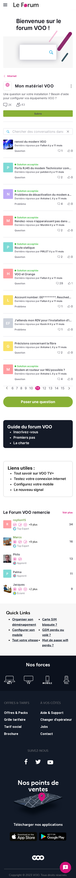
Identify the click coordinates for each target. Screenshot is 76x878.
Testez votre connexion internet (40, 479)
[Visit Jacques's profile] (7, 589)
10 (31, 388)
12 (44, 388)
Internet (12, 76)
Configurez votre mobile (34, 484)
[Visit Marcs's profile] (7, 541)
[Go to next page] (69, 388)
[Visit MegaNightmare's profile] (8, 144)
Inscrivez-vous (25, 432)
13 (50, 388)
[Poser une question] (65, 867)
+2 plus (33, 589)
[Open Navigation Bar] (6, 5)
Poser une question (38, 402)
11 (37, 388)
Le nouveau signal (28, 490)
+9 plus (33, 524)
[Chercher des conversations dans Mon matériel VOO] (8, 132)
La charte (21, 443)
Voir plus (67, 512)
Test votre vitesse (25, 640)
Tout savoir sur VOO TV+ (34, 473)
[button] (7, 105)
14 (56, 388)
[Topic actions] (71, 86)
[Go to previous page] (7, 388)
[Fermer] (68, 131)
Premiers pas (24, 437)
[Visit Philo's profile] (7, 559)
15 (62, 388)
